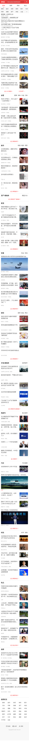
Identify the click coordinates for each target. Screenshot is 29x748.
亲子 (3, 717)
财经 (17, 9)
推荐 (11, 5)
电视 (19, 145)
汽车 (26, 9)
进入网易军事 (14, 309)
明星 (26, 145)
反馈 (9, 726)
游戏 (25, 711)
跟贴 (20, 711)
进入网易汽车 (14, 528)
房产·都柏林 (5, 195)
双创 (14, 717)
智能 (26, 532)
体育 (12, 9)
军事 (2, 12)
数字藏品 (3, 720)
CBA (26, 95)
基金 (22, 313)
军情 (26, 253)
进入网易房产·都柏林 (14, 199)
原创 (18, 5)
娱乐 (7, 9)
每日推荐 (25, 413)
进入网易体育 (14, 141)
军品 (22, 253)
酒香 (20, 717)
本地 (25, 708)
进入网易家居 (14, 249)
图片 (22, 9)
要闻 (3, 5)
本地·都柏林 (5, 363)
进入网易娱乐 (14, 191)
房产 (12, 12)
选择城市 (25, 363)
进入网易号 (14, 459)
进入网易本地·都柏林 (14, 409)
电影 (22, 145)
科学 (22, 532)
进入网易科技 (14, 578)
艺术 (9, 717)
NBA (19, 95)
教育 (3, 714)
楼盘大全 (25, 195)
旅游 (25, 714)
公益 (22, 12)
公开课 (9, 714)
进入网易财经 (14, 359)
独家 (20, 714)
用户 (26, 2)
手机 (14, 708)
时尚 (9, 711)
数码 (20, 708)
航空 (25, 717)
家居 (2, 203)
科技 (17, 12)
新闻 (2, 9)
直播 (7, 12)
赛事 (15, 95)
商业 (26, 313)
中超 (22, 95)
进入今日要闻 (8, 91)
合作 (15, 726)
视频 (9, 708)
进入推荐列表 (14, 695)
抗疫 (9, 720)
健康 (14, 714)
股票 (19, 313)
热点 (25, 5)
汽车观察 (25, 463)
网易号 (3, 413)
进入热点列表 (14, 645)
